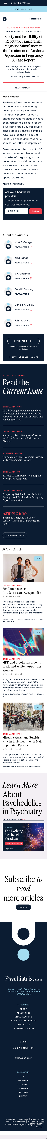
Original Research (14, 31)
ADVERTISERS (23, 1013)
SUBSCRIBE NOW (23, 1058)
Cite (30, 9)
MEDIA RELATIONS (24, 1017)
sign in (18, 346)
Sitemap (39, 1127)
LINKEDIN (23, 1088)
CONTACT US (23, 1024)
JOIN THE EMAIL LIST (23, 1048)
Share (23, 9)
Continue (35, 211)
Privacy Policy (10, 1119)
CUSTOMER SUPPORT (23, 1028)
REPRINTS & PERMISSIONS (23, 1020)
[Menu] (5, 3)
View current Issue (14, 535)
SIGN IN (23, 1042)
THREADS (23, 1092)
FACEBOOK (23, 1080)
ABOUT (23, 1009)
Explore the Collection (12, 819)
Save (17, 9)
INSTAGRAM (24, 1084)
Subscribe (23, 907)
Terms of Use (23, 1119)
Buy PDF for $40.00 (23, 341)
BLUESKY (23, 1096)
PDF (11, 9)
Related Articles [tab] (22, 88)
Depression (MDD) (37, 19)
